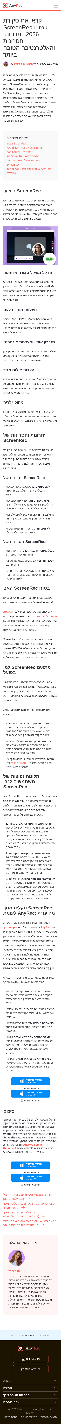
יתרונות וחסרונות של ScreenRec (24, 147)
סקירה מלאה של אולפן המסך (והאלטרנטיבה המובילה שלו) (21, 1214)
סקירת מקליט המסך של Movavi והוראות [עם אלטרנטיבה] (28, 1196)
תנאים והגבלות (49, 1417)
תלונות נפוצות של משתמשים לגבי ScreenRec (25, 162)
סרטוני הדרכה (18, 763)
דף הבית (34, 1335)
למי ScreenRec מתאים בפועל (23, 156)
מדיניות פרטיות (29, 1417)
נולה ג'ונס (28, 63)
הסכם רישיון (11, 1417)
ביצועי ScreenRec (17, 143)
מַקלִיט (17, 63)
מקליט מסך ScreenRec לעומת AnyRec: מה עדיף (29, 171)
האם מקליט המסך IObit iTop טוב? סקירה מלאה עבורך (29, 1205)
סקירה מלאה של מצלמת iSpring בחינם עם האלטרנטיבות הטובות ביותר (29, 1223)
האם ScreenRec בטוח (19, 152)
